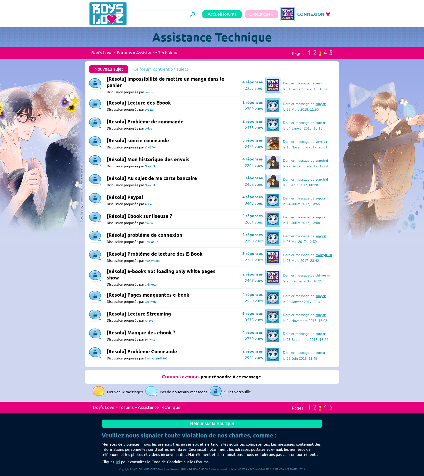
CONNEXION (310, 14)
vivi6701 (321, 142)
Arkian (149, 204)
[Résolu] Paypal (125, 197)
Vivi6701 (151, 147)
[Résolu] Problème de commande (145, 121)
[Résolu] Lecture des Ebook (139, 103)
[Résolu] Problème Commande (142, 351)
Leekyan (150, 301)
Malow (149, 223)
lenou (319, 83)
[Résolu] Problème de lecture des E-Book (155, 254)
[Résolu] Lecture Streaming (139, 314)
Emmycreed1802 (156, 358)
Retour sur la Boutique (212, 423)
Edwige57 (151, 241)
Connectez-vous (181, 376)
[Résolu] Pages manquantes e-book (148, 295)
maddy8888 (324, 255)
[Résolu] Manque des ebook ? (141, 332)
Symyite (150, 339)
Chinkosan (151, 284)
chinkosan (323, 275)
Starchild (151, 166)
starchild (322, 160)
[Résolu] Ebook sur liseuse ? (139, 216)
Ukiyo (148, 128)
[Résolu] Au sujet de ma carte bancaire (152, 178)
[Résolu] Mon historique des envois (148, 159)
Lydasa (149, 109)
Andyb (149, 320)
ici (118, 462)
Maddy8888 (152, 260)
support (321, 104)
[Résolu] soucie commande (138, 140)
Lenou (149, 92)
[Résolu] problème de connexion (144, 235)
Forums (124, 52)
